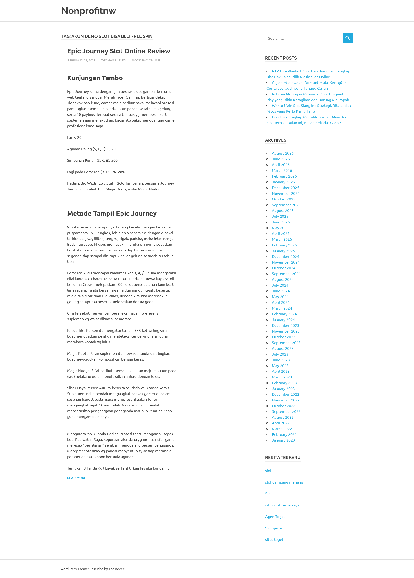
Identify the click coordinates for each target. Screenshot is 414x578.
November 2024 (286, 262)
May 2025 (280, 227)
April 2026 (281, 164)
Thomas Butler (113, 60)
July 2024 (280, 285)
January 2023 (283, 388)
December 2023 (285, 325)
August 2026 (283, 152)
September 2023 (286, 342)
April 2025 (281, 233)
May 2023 (280, 365)
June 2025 (281, 221)
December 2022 (285, 394)
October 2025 (283, 198)
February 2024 (284, 313)
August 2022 (283, 417)
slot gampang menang (284, 481)
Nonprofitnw (88, 10)
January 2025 (283, 250)
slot (268, 470)
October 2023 (283, 336)
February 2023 (284, 382)
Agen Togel (275, 516)
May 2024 (280, 296)
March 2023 (282, 376)
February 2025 (284, 244)
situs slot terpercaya (282, 504)
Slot (268, 493)
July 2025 (280, 216)
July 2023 (280, 353)
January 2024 (283, 319)
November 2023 (286, 330)
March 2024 (282, 308)
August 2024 (283, 279)
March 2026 (282, 170)
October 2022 (283, 405)
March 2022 (282, 428)
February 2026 (284, 175)
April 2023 (281, 371)
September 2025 (286, 204)
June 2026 (281, 158)
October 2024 (283, 267)
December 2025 (285, 187)
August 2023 (283, 348)
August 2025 (283, 210)
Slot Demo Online (145, 60)
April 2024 (281, 302)
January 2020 (283, 440)
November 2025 (286, 193)
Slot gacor (273, 527)
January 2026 (283, 181)
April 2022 (281, 422)
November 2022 (286, 399)
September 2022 (286, 411)
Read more (76, 478)
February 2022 (284, 434)
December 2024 (285, 256)
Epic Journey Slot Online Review (119, 51)
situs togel (274, 539)
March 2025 (282, 239)
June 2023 (281, 359)
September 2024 (286, 273)
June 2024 (281, 290)
